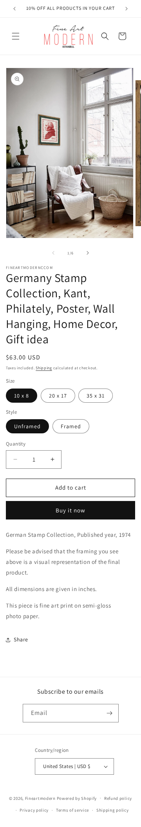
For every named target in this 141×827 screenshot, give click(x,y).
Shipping (44, 367)
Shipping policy (112, 810)
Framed (71, 426)
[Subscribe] (109, 713)
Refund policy (118, 798)
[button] (15, 36)
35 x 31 (96, 395)
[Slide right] (87, 253)
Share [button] (21, 639)
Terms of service (72, 810)
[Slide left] (53, 253)
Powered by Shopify (77, 798)
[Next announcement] (126, 8)
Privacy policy (34, 810)
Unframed (27, 426)
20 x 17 (58, 395)
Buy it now (70, 510)
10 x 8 (21, 395)
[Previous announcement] (14, 8)
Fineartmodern (40, 798)
